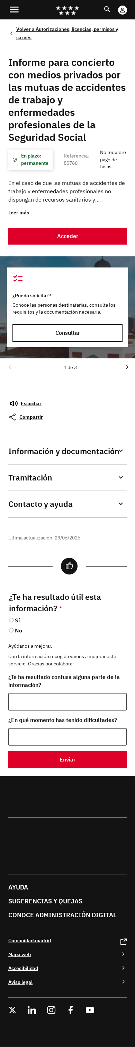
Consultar (67, 332)
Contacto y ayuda (40, 504)
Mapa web (19, 954)
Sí (17, 620)
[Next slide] (126, 366)
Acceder (67, 235)
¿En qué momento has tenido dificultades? (62, 719)
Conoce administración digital (62, 915)
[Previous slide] (9, 366)
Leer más (18, 212)
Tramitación (30, 477)
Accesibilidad (23, 968)
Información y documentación (63, 451)
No (18, 630)
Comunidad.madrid (29, 940)
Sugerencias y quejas (45, 901)
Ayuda (18, 887)
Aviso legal (20, 982)
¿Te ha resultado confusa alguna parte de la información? (64, 680)
